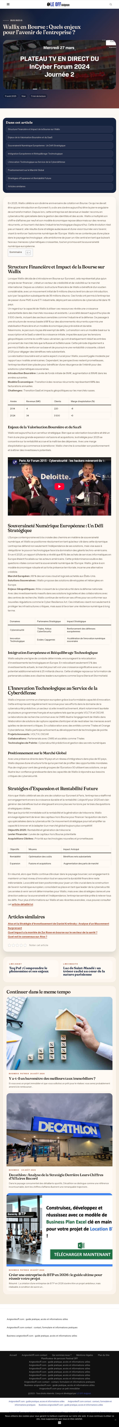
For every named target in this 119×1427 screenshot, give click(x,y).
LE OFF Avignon (84, 1393)
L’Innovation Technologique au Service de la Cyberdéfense (36, 162)
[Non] (115, 1419)
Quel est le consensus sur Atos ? (27, 936)
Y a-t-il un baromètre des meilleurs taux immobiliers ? (52, 1078)
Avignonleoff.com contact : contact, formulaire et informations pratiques (42, 1327)
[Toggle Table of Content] (26, 252)
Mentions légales (84, 1355)
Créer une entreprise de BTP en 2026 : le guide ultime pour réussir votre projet (55, 1277)
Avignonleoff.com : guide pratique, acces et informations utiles (36, 1401)
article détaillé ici (22, 904)
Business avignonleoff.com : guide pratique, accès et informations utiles (42, 1336)
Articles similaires (16, 186)
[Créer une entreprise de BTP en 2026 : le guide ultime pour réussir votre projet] (59, 1229)
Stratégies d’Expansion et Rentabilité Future (29, 178)
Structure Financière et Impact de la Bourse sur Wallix (34, 129)
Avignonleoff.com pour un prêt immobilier (59, 1388)
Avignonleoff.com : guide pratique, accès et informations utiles (37, 1319)
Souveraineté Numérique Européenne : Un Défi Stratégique (36, 145)
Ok (59, 1423)
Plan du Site (103, 1355)
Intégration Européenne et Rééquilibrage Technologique (35, 153)
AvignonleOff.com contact (34, 1355)
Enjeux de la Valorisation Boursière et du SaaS (30, 137)
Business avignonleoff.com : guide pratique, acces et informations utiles (71, 1405)
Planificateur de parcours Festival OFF (59, 1358)
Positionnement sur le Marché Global (26, 170)
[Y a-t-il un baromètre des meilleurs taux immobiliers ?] (59, 1033)
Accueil (13, 1355)
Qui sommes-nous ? (61, 1355)
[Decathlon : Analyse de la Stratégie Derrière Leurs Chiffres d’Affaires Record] (59, 1129)
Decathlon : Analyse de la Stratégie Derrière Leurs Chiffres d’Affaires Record (56, 1177)
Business (16, 20)
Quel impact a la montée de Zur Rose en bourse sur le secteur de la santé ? (52, 932)
